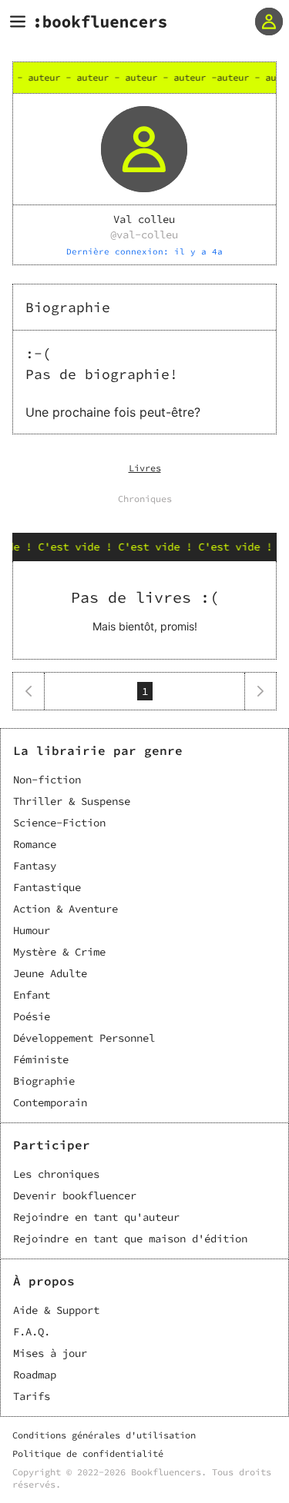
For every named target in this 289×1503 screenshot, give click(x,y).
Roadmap (34, 1375)
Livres (145, 468)
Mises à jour (50, 1353)
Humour (31, 930)
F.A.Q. (31, 1331)
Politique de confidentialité (87, 1453)
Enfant (31, 995)
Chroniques (145, 498)
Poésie (31, 1016)
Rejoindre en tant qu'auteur (96, 1217)
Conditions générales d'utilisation (104, 1435)
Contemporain (50, 1102)
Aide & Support (56, 1310)
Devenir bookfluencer (74, 1195)
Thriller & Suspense (71, 801)
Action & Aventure (65, 909)
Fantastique (47, 887)
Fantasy (34, 866)
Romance (34, 844)
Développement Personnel (84, 1038)
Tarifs (31, 1396)
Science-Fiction (59, 823)
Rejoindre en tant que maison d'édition (130, 1238)
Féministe (41, 1059)
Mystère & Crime (59, 952)
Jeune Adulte (50, 973)
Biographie (44, 1081)
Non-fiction (47, 779)
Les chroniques (56, 1174)
